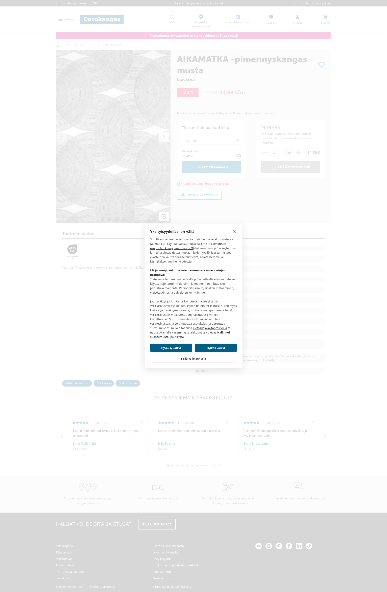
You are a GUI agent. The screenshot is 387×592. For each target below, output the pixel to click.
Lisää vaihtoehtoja (193, 359)
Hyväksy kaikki (171, 348)
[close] (234, 231)
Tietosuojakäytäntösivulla (210, 328)
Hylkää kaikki (216, 348)
